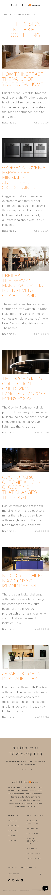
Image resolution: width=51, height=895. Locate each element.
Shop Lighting (34, 858)
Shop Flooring (34, 854)
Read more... (9, 122)
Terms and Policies (24, 890)
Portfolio (32, 849)
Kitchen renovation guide (32, 841)
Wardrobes (13, 826)
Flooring (12, 836)
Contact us (25, 770)
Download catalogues (32, 822)
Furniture (13, 831)
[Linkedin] (21, 880)
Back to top (40, 890)
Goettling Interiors (11, 890)
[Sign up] (40, 874)
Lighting (12, 840)
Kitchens (12, 821)
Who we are (32, 828)
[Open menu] (5, 5)
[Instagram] (13, 880)
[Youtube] (17, 880)
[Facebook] (9, 880)
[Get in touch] (45, 888)
